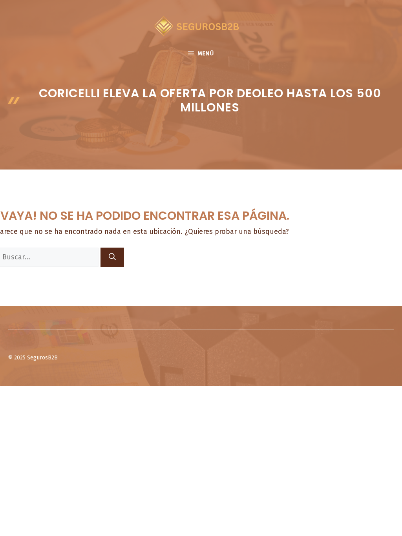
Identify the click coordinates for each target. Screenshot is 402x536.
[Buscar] (112, 257)
